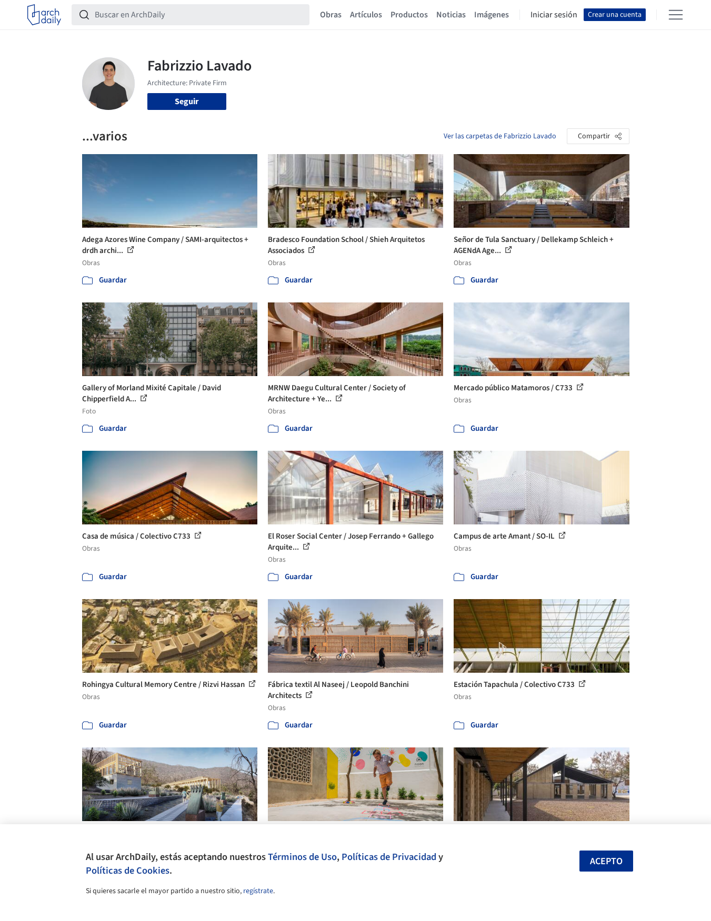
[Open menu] (675, 14)
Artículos (366, 15)
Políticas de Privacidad (389, 857)
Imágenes (491, 15)
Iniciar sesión (553, 15)
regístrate (258, 891)
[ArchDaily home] (44, 14)
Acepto (606, 861)
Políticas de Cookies (127, 870)
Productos (409, 15)
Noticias (451, 15)
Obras (331, 15)
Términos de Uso (302, 857)
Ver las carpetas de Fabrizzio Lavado (500, 136)
